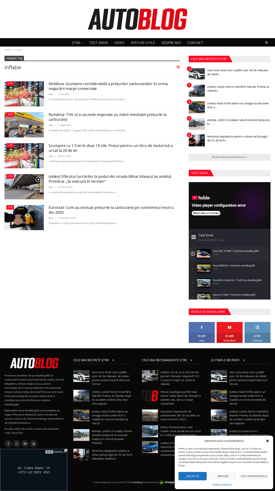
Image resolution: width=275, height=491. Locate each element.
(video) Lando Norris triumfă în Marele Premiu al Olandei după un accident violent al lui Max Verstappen (111, 397)
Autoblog (137, 482)
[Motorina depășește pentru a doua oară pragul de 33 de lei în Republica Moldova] (197, 140)
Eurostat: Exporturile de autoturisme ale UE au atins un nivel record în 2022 (180, 415)
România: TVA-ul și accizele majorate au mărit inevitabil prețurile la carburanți (107, 117)
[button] (267, 441)
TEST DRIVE (98, 42)
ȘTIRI (76, 42)
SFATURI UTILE (143, 42)
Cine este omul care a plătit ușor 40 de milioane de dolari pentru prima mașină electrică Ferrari (111, 378)
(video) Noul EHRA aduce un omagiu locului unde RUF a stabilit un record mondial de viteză (110, 417)
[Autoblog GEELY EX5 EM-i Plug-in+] (33, 469)
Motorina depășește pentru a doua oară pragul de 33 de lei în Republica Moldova (112, 454)
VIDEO (119, 42)
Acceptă (193, 476)
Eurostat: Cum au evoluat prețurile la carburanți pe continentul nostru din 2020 (111, 210)
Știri (10, 83)
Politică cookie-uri (222, 484)
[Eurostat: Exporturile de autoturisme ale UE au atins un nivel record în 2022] (150, 415)
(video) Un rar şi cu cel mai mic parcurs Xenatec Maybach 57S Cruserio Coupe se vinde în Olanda (180, 378)
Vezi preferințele (254, 476)
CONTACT (195, 42)
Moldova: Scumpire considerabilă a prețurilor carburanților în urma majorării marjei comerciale (108, 86)
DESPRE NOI (171, 42)
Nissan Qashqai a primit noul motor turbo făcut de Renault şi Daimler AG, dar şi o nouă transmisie (181, 397)
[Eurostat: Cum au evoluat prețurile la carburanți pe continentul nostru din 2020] (24, 217)
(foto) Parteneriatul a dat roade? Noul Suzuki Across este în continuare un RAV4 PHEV (181, 431)
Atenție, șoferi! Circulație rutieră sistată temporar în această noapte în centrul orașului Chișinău (112, 437)
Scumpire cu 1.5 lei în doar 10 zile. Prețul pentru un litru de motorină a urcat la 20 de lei (111, 148)
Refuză (223, 476)
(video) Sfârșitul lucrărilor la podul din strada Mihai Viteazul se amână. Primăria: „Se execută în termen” (110, 179)
